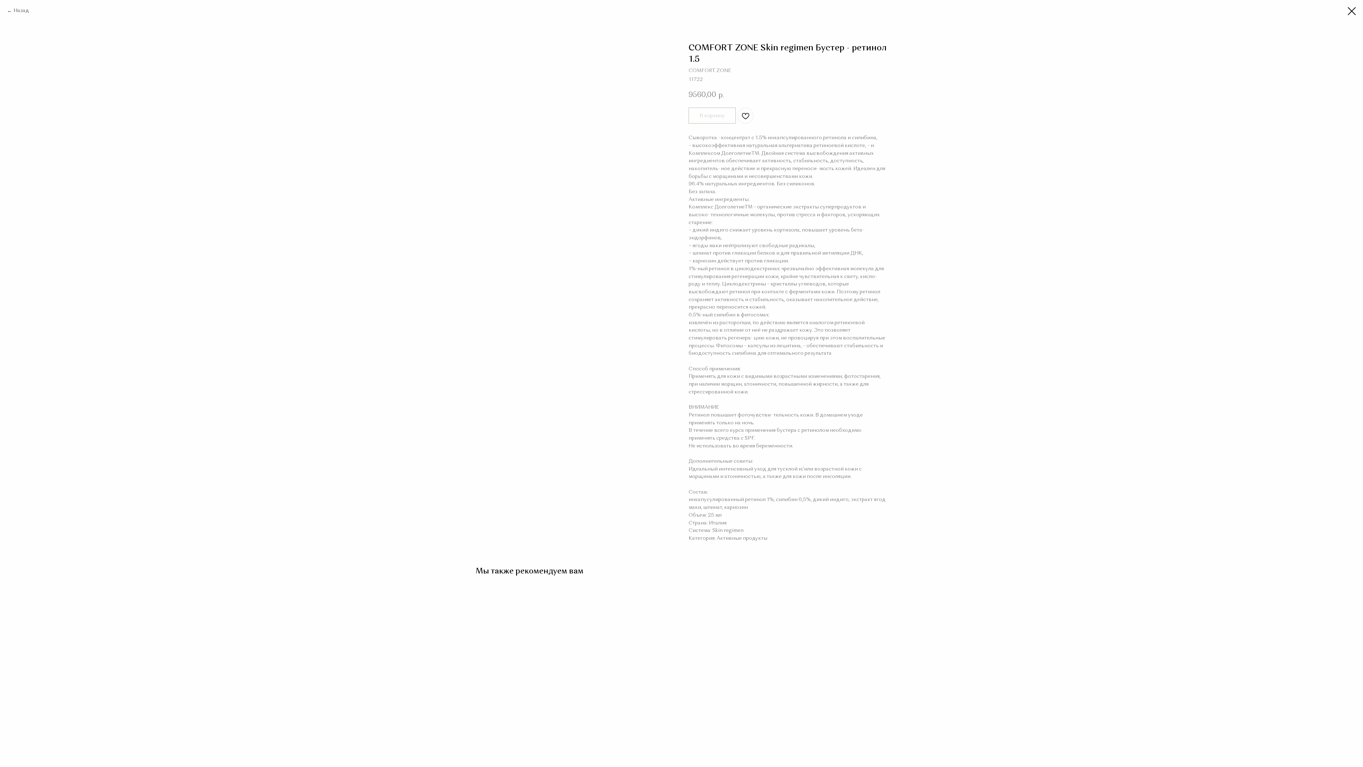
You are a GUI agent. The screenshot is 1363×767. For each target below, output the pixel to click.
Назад (21, 10)
